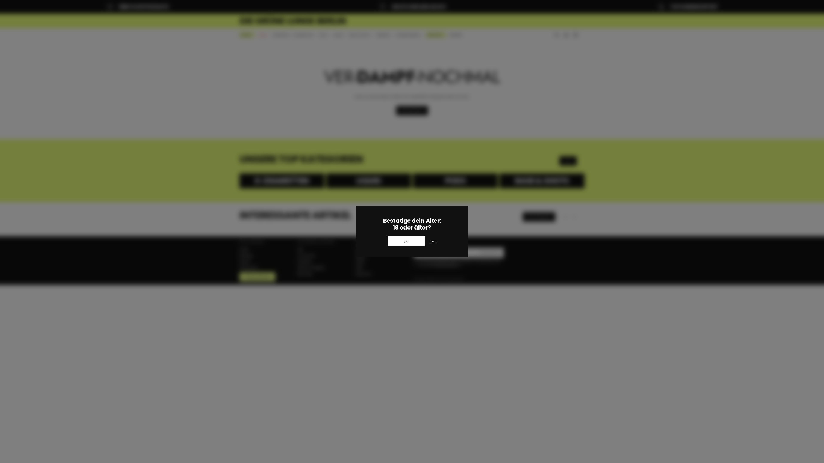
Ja (406, 241)
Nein (433, 242)
